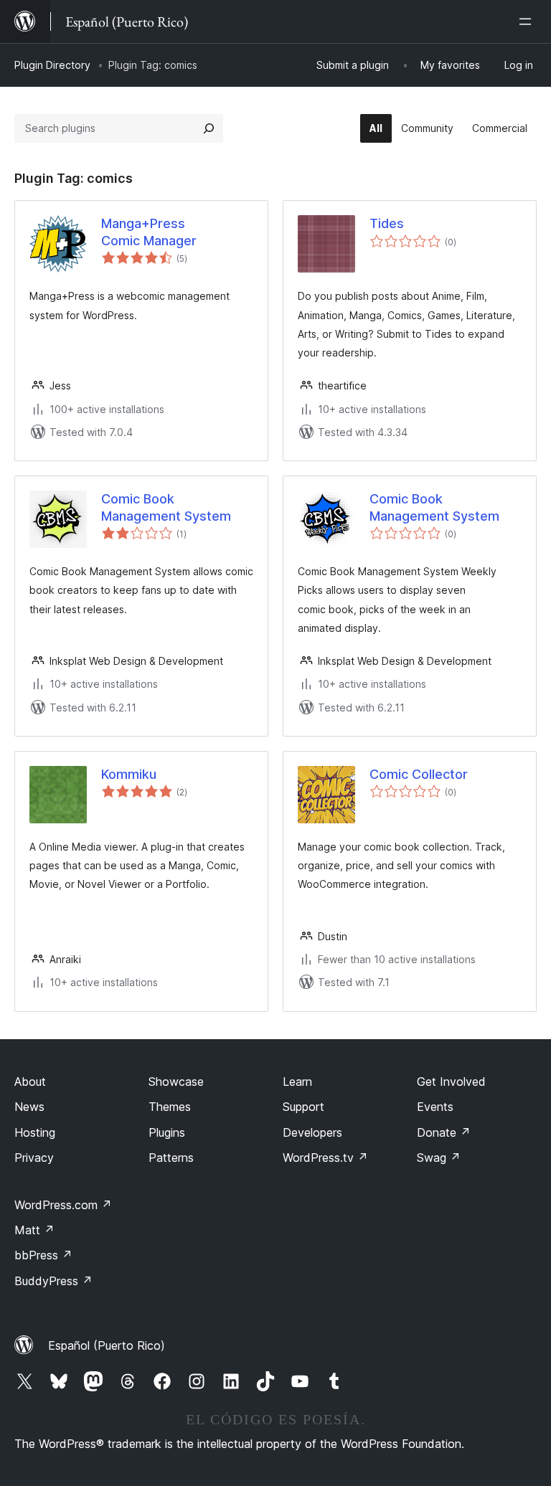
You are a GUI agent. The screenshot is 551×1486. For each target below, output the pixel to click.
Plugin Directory (52, 65)
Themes (170, 1106)
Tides (386, 223)
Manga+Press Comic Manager (149, 231)
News (29, 1106)
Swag (439, 1157)
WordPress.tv (325, 1157)
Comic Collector (418, 774)
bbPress (43, 1255)
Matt (34, 1230)
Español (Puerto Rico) (106, 1345)
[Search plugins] (208, 128)
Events (435, 1106)
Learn (297, 1081)
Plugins (167, 1132)
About (30, 1081)
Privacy (34, 1157)
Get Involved (451, 1081)
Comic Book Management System (166, 507)
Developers (312, 1132)
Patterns (171, 1157)
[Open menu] (528, 21)
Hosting (34, 1132)
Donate (444, 1132)
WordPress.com (63, 1205)
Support (303, 1106)
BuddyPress (53, 1281)
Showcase (176, 1081)
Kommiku (128, 774)
